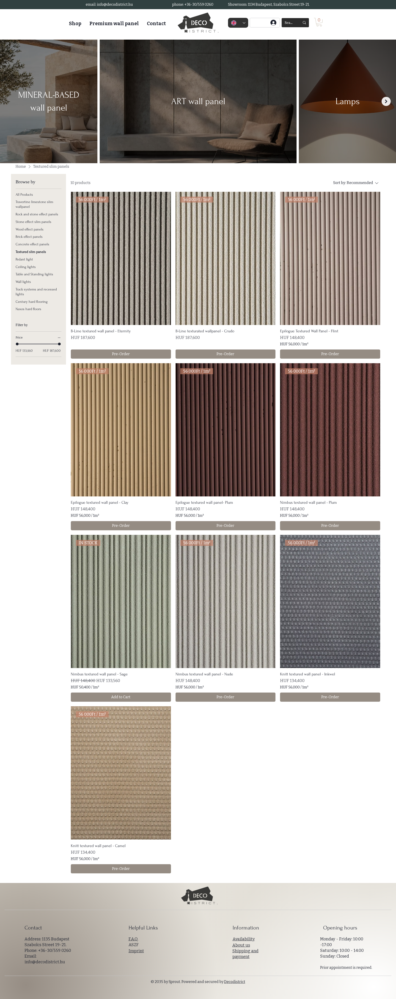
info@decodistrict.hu (115, 4)
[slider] (17, 344)
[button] (319, 22)
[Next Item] (386, 101)
